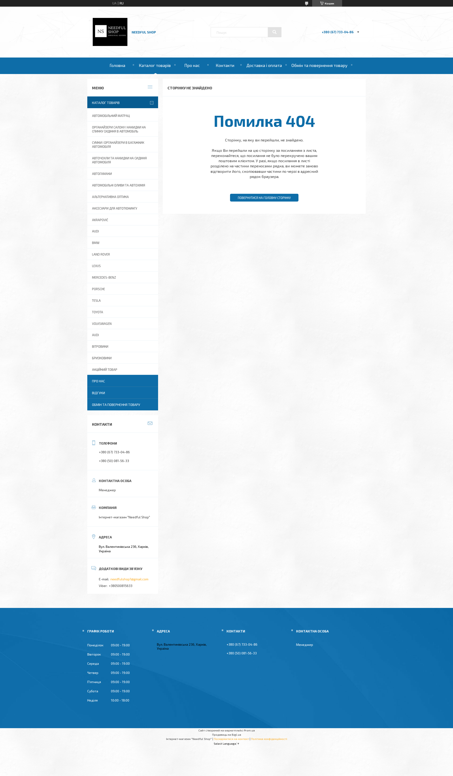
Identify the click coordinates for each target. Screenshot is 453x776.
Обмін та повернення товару (319, 65)
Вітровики (100, 346)
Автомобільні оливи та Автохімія (118, 185)
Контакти (225, 65)
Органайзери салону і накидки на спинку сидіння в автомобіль (119, 129)
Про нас (192, 65)
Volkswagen (102, 324)
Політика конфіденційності (269, 738)
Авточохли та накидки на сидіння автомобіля (119, 160)
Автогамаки (102, 174)
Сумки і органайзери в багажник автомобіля (118, 145)
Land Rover (101, 254)
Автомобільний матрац (111, 116)
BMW (95, 243)
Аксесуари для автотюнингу (114, 208)
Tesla (96, 300)
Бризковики (102, 358)
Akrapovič (100, 220)
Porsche (98, 289)
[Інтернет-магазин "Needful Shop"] (110, 45)
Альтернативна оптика (110, 197)
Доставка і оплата (264, 65)
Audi (95, 335)
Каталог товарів (155, 65)
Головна (117, 65)
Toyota (97, 312)
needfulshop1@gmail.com (129, 579)
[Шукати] (274, 32)
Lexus (96, 266)
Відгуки (98, 393)
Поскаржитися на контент (231, 738)
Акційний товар (104, 369)
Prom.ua (249, 730)
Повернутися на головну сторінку (264, 198)
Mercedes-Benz (104, 277)
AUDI (95, 231)
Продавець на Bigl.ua (226, 734)
